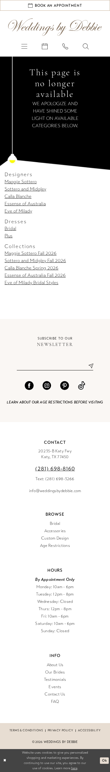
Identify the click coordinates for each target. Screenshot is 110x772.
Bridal (10, 228)
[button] (24, 46)
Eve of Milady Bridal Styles (31, 282)
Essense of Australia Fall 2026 (35, 275)
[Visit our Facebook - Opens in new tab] (29, 385)
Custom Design (55, 538)
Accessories (55, 531)
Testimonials (55, 679)
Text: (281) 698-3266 (54, 479)
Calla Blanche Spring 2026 (31, 268)
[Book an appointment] (45, 46)
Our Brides (55, 672)
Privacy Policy (60, 730)
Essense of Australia (25, 203)
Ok (104, 761)
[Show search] (85, 46)
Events (55, 687)
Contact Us (55, 694)
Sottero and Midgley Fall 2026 (35, 260)
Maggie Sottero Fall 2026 (31, 253)
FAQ (55, 701)
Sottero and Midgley (25, 189)
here (74, 768)
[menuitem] (24, 46)
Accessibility (89, 730)
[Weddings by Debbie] (55, 27)
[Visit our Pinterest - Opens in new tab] (64, 385)
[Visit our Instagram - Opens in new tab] (46, 385)
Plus (9, 236)
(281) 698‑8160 (55, 469)
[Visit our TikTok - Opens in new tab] (81, 385)
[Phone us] (65, 46)
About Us (55, 665)
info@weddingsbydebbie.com (55, 490)
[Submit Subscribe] (88, 366)
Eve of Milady (18, 211)
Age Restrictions (55, 545)
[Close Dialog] (5, 760)
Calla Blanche (18, 196)
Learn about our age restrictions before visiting (55, 402)
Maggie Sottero (21, 181)
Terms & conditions (26, 730)
